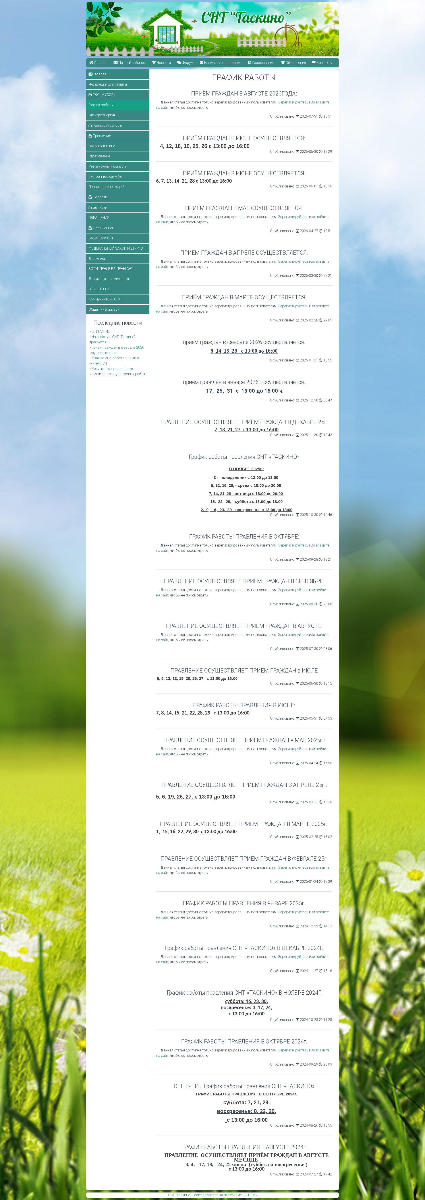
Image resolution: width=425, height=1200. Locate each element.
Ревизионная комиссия (108, 166)
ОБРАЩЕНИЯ (99, 218)
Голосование (262, 63)
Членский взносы (107, 125)
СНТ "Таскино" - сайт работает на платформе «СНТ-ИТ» (212, 1195)
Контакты (324, 63)
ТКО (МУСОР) (104, 95)
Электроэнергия (102, 115)
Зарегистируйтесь (293, 102)
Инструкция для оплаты (108, 84)
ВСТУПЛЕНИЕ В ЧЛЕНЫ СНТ (111, 269)
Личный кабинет (131, 63)
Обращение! (103, 228)
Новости (163, 63)
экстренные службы (105, 176)
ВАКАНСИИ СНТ (101, 238)
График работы (101, 105)
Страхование (99, 156)
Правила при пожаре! (106, 187)
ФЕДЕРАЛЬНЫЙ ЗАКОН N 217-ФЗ (116, 248)
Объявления (295, 63)
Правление (102, 136)
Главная (100, 63)
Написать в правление (222, 63)
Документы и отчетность (109, 279)
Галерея (99, 74)
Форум (187, 63)
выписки (100, 207)
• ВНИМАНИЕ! (100, 331)
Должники (97, 258)
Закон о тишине (102, 146)
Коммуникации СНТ (105, 299)
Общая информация (105, 309)
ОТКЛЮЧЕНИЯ (100, 289)
